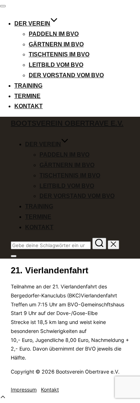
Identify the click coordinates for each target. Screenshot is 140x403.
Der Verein (32, 23)
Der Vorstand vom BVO (66, 75)
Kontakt (28, 106)
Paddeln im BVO (54, 34)
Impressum (24, 389)
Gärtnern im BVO (56, 44)
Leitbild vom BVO (56, 65)
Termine (27, 96)
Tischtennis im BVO (59, 54)
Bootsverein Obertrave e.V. (67, 123)
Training (28, 86)
